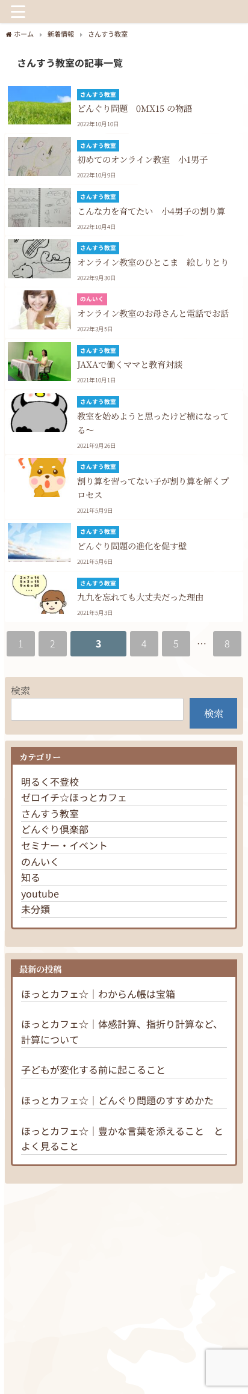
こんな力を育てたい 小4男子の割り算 (151, 210)
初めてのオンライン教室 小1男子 (142, 159)
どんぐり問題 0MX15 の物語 (134, 108)
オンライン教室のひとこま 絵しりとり (153, 261)
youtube (40, 893)
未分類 (35, 909)
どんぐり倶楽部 (54, 829)
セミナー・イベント (64, 845)
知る (30, 877)
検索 (20, 690)
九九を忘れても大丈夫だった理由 (140, 596)
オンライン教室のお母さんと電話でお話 (153, 313)
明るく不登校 (50, 781)
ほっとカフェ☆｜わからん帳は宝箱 (98, 993)
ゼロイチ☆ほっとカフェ (74, 797)
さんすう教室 (50, 813)
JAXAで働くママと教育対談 (129, 364)
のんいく (40, 861)
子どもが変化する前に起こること (93, 1069)
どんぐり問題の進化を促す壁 (132, 545)
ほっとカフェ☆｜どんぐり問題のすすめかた (117, 1100)
